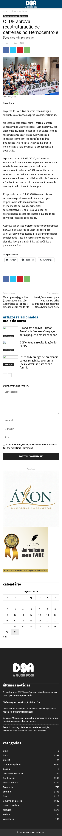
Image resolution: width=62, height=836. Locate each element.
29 (55, 626)
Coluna (6, 768)
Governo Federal (11, 805)
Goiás (6, 796)
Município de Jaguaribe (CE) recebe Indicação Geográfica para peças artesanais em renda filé (16, 302)
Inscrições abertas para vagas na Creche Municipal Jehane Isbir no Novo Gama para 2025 (45, 302)
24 (15, 626)
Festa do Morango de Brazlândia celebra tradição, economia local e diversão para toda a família (39, 362)
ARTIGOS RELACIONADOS (20, 317)
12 (31, 614)
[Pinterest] (20, 50)
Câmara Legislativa (19, 11)
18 (23, 620)
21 (47, 620)
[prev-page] (5, 375)
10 (15, 614)
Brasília (6, 759)
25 (23, 626)
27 (39, 626)
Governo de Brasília (12, 800)
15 (55, 614)
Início (5, 11)
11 (23, 614)
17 (15, 620)
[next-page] (10, 375)
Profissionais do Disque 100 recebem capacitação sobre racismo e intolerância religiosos (29, 710)
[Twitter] (13, 50)
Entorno (7, 791)
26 (31, 626)
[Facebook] (6, 50)
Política (6, 814)
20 (39, 620)
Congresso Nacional (13, 773)
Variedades (8, 818)
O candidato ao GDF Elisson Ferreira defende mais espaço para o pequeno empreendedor (38, 331)
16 (7, 620)
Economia (8, 787)
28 (47, 626)
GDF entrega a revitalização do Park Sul (21, 702)
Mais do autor (14, 321)
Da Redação (23, 16)
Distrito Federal (10, 782)
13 (39, 614)
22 (55, 620)
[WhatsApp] (27, 50)
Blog (5, 750)
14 (47, 614)
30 (7, 632)
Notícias (7, 809)
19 (31, 620)
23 (7, 626)
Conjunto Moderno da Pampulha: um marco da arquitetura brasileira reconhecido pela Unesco (30, 719)
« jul (5, 636)
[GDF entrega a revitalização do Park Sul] (10, 346)
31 (15, 632)
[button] (5, 4)
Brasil (5, 755)
